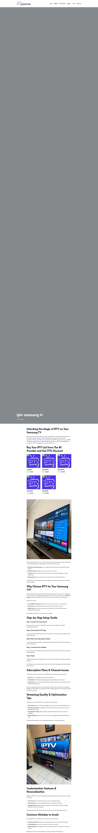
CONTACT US (78, 3)
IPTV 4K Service (21, 419)
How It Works (62, 3)
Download (55, 3)
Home (51, 3)
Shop (74, 3)
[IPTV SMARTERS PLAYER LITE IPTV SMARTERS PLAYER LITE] (24, 3)
